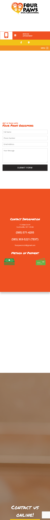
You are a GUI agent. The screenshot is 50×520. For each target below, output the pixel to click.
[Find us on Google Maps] (28, 42)
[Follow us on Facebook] (21, 42)
